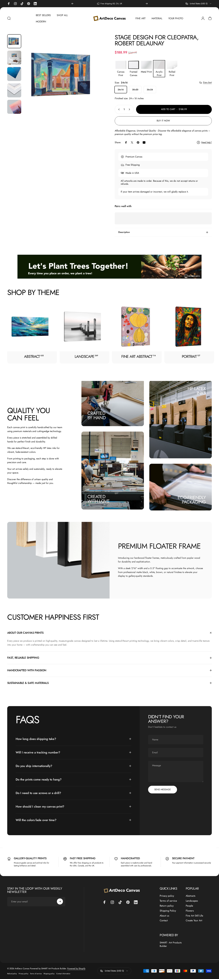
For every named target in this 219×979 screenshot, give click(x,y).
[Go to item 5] (14, 107)
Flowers (190, 910)
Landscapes (192, 900)
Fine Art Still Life (194, 915)
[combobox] (199, 3)
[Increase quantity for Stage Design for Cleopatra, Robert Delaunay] (130, 109)
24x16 (121, 89)
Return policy (167, 905)
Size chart (207, 82)
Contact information (63, 973)
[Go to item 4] (14, 90)
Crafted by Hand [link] (96, 415)
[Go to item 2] (14, 58)
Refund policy (12, 973)
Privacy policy (167, 895)
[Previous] (72, 3)
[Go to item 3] (14, 74)
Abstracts (190, 895)
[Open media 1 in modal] (64, 74)
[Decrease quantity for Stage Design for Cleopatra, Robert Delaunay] (118, 109)
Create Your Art (194, 920)
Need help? (206, 142)
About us (164, 915)
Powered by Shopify (76, 968)
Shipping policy (48, 973)
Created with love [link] (98, 498)
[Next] (146, 3)
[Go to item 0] (14, 41)
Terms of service (168, 900)
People (189, 905)
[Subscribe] (60, 901)
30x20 (135, 89)
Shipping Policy (168, 910)
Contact (164, 920)
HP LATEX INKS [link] (197, 390)
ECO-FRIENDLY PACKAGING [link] (192, 499)
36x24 (150, 89)
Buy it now (163, 120)
